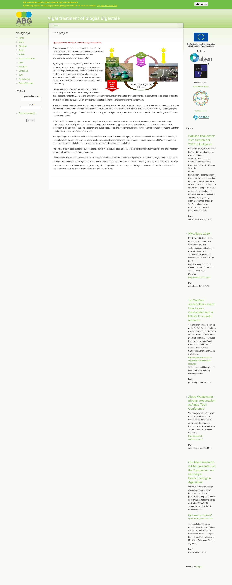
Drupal (199, 567)
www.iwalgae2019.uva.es (199, 277)
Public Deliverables (27, 59)
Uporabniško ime (31, 96)
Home (21, 38)
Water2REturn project (201, 86)
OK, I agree (201, 4)
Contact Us (23, 71)
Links (21, 63)
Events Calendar (26, 83)
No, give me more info (107, 5)
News (21, 42)
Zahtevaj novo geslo (27, 113)
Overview (23, 46)
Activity (22, 54)
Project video (24, 79)
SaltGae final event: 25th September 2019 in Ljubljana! (201, 140)
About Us (23, 67)
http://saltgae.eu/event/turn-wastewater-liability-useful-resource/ (199, 360)
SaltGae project (201, 111)
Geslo (31, 105)
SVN (21, 75)
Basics (21, 50)
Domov (55, 25)
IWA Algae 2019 (199, 233)
